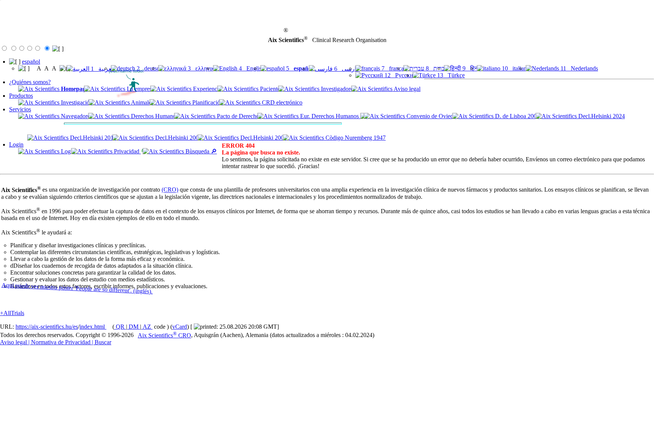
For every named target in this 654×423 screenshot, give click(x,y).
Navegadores (75, 116)
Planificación (207, 102)
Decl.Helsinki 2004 (263, 137)
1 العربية (102, 69)
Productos (21, 95)
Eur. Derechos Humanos (329, 116)
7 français (394, 68)
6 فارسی (346, 69)
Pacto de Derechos (238, 116)
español (31, 61)
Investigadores (337, 89)
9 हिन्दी (471, 68)
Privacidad (126, 151)
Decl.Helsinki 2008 (178, 137)
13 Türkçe (450, 75)
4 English (251, 68)
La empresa (139, 89)
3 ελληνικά (201, 68)
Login (16, 144)
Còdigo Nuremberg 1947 (355, 137)
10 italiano (515, 68)
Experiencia (206, 89)
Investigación (76, 102)
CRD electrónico (281, 102)
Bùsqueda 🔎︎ (200, 151)
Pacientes (270, 89)
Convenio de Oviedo (430, 116)
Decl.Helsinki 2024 (601, 116)
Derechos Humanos (153, 116)
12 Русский (400, 75)
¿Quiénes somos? (30, 82)
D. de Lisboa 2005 (517, 116)
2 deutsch (148, 68)
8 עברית (436, 68)
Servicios (20, 109)
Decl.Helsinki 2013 (93, 137)
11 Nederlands (578, 68)
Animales (142, 102)
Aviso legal (406, 89)
